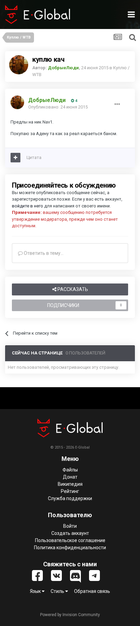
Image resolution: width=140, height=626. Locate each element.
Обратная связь (92, 591)
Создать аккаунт (70, 533)
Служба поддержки (70, 498)
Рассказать (72, 289)
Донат (70, 477)
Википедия (70, 484)
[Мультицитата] (15, 157)
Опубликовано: (58, 107)
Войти (70, 526)
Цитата (34, 157)
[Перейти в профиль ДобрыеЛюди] (18, 64)
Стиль (58, 591)
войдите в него (27, 205)
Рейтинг (70, 491)
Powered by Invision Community (70, 614)
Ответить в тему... (43, 253)
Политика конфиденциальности (70, 547)
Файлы (70, 469)
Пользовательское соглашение (70, 540)
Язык (36, 591)
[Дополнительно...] (117, 104)
